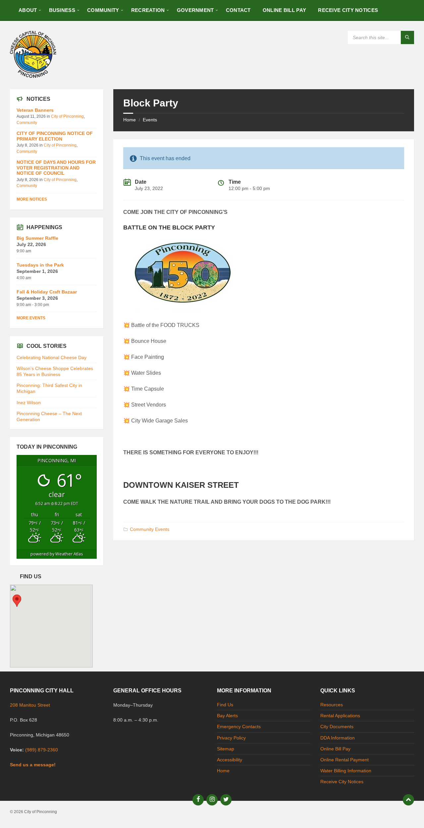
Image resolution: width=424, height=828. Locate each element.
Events (150, 119)
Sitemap (225, 748)
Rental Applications (340, 715)
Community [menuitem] (103, 10)
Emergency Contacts (239, 726)
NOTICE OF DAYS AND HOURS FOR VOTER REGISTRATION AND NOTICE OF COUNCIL (56, 167)
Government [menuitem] (195, 10)
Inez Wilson (29, 402)
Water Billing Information (345, 770)
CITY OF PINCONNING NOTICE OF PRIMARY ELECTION (55, 136)
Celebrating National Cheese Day (51, 357)
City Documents (336, 726)
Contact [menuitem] (238, 10)
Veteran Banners (35, 110)
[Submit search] (407, 37)
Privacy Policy (231, 737)
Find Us (225, 704)
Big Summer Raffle (37, 238)
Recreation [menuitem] (148, 10)
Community (27, 122)
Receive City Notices (341, 781)
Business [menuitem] (62, 10)
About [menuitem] (28, 10)
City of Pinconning (67, 116)
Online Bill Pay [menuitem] (284, 10)
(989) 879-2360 (41, 749)
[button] (17, 601)
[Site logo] (33, 76)
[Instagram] (212, 799)
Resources (331, 704)
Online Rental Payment (344, 759)
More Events (31, 318)
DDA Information (337, 737)
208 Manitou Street (30, 705)
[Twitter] (226, 799)
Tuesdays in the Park (40, 265)
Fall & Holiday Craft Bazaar (47, 291)
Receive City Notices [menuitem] (348, 10)
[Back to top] (408, 799)
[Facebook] (198, 799)
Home (129, 119)
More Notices (32, 199)
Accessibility (229, 759)
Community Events (149, 529)
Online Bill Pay (335, 748)
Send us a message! (33, 764)
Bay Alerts (227, 715)
